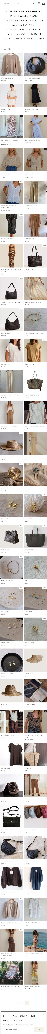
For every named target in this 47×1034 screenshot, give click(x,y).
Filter (9, 49)
